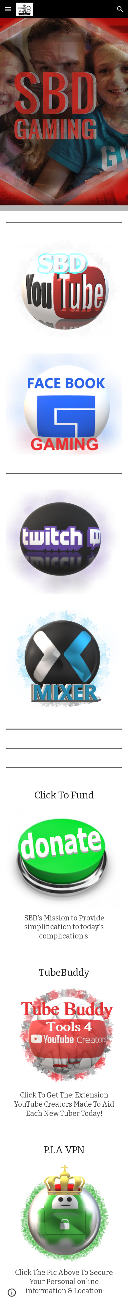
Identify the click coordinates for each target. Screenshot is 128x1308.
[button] (8, 9)
